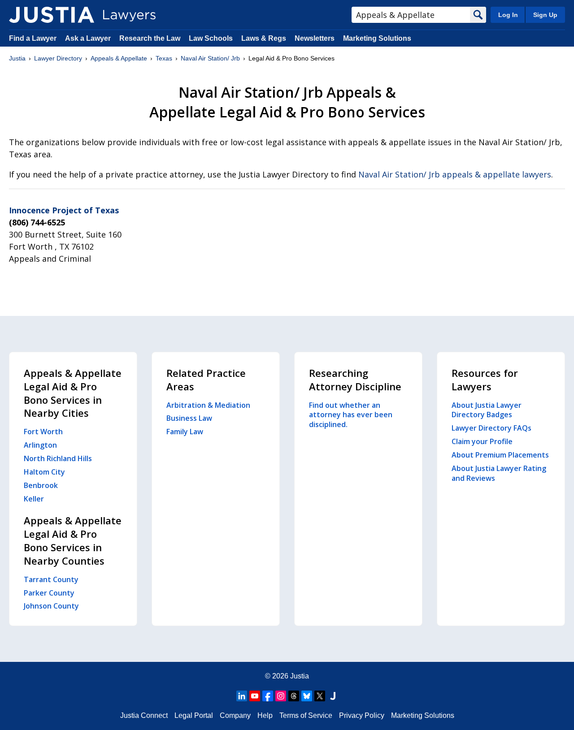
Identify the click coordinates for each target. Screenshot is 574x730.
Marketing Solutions (377, 38)
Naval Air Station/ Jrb (210, 58)
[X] (319, 696)
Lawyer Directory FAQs (491, 428)
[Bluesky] (306, 696)
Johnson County (51, 606)
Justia (17, 58)
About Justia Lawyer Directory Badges (487, 410)
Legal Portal (193, 715)
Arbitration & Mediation (208, 405)
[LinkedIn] (241, 696)
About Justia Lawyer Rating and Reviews (499, 473)
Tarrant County (51, 579)
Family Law (184, 431)
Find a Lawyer (33, 38)
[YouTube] (254, 696)
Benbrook (41, 485)
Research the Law (149, 38)
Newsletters (315, 38)
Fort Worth (43, 431)
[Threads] (293, 696)
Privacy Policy (361, 715)
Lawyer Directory (58, 58)
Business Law (189, 418)
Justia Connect (144, 715)
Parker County (49, 593)
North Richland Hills (58, 458)
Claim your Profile (482, 441)
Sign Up (545, 14)
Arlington (40, 445)
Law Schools (211, 38)
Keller (34, 499)
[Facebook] (267, 696)
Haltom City (44, 472)
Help (265, 715)
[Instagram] (280, 696)
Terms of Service (305, 715)
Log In (508, 14)
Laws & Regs (263, 38)
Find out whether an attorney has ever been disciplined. (350, 415)
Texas (164, 58)
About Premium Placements (500, 455)
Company (235, 715)
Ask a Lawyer (89, 38)
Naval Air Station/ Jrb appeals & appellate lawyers (454, 174)
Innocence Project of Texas (64, 210)
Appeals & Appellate (119, 58)
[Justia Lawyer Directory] (51, 15)
